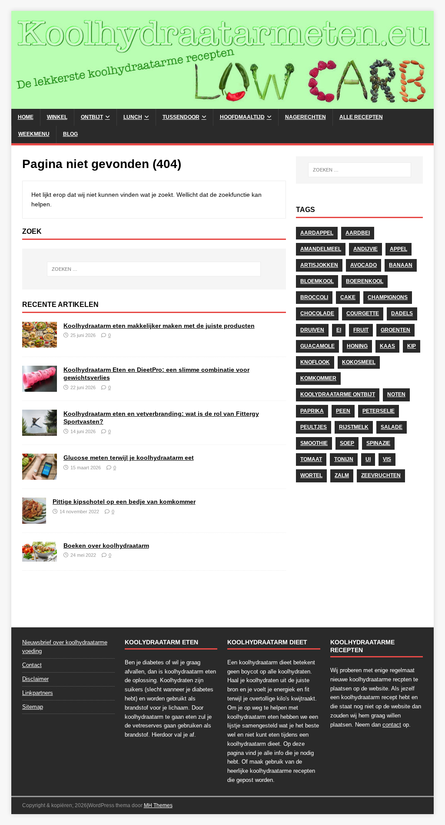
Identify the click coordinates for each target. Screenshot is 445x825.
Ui (368, 459)
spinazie (378, 443)
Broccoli (314, 297)
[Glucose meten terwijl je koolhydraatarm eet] (39, 474)
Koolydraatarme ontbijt (337, 394)
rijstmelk (354, 427)
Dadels (402, 313)
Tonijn (343, 459)
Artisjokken (319, 265)
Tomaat (311, 459)
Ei (338, 330)
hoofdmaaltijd (242, 117)
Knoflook (315, 362)
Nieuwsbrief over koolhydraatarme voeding (64, 647)
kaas (387, 346)
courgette (362, 313)
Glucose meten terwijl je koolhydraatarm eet (128, 457)
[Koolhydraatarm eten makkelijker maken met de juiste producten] (39, 343)
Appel (398, 249)
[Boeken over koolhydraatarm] (39, 556)
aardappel (316, 233)
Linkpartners (37, 693)
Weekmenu (34, 134)
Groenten (395, 330)
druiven (312, 330)
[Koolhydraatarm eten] (222, 104)
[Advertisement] (359, 551)
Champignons (388, 297)
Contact (32, 665)
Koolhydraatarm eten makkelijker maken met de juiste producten (159, 325)
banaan (400, 265)
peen (343, 411)
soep (347, 443)
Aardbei (357, 233)
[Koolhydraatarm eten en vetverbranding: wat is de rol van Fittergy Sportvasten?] (39, 431)
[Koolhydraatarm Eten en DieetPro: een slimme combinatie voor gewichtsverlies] (39, 387)
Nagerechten (305, 117)
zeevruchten (381, 475)
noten (396, 394)
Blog (70, 134)
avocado (363, 265)
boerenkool (364, 281)
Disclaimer (35, 679)
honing (357, 346)
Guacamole (317, 346)
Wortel (311, 475)
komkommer (318, 378)
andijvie (365, 249)
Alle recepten (361, 117)
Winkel (57, 117)
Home (25, 117)
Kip (411, 346)
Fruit (361, 330)
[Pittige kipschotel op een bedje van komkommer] (34, 518)
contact (391, 724)
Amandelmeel (320, 249)
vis (387, 459)
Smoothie (314, 443)
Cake (347, 297)
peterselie (378, 411)
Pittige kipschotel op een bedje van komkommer (124, 501)
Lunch (132, 117)
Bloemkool (317, 281)
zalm (342, 475)
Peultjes (313, 427)
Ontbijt (92, 117)
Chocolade (317, 313)
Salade (391, 427)
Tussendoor (181, 117)
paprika (312, 411)
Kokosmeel (358, 362)
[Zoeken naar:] (154, 269)
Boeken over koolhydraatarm (106, 545)
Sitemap (32, 707)
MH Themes (158, 805)
